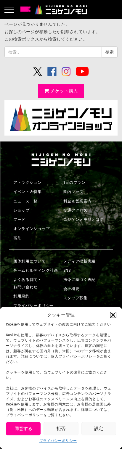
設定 (98, 428)
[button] (113, 315)
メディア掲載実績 (79, 261)
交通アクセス (75, 210)
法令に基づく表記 (79, 279)
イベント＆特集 (27, 191)
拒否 (61, 428)
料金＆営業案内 (77, 201)
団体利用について (29, 261)
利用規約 (21, 296)
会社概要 (71, 289)
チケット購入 (64, 90)
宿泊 (17, 238)
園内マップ (73, 191)
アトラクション (27, 182)
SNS (67, 270)
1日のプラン (74, 182)
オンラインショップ (31, 228)
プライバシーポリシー (58, 441)
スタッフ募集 (75, 298)
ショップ (21, 210)
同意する (23, 428)
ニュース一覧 (25, 201)
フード (19, 219)
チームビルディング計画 (35, 270)
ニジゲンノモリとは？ (83, 219)
